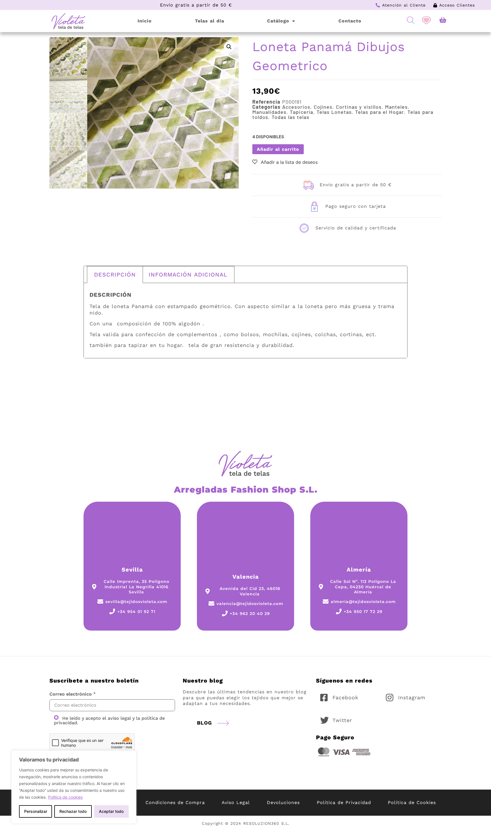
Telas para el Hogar (379, 112)
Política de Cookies (412, 802)
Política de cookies (65, 797)
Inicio (145, 21)
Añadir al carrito (278, 149)
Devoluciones (283, 802)
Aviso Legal (236, 802)
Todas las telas (290, 117)
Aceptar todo (111, 811)
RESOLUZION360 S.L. (266, 823)
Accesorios (296, 107)
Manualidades (269, 112)
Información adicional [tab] (188, 274)
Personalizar (35, 811)
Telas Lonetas (334, 112)
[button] (229, 47)
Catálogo (278, 21)
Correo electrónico (70, 694)
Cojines (323, 107)
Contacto (349, 21)
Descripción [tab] (115, 274)
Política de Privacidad (344, 802)
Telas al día (209, 21)
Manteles (396, 107)
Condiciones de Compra (175, 802)
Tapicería (301, 112)
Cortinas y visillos (359, 107)
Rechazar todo (73, 811)
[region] (73, 787)
